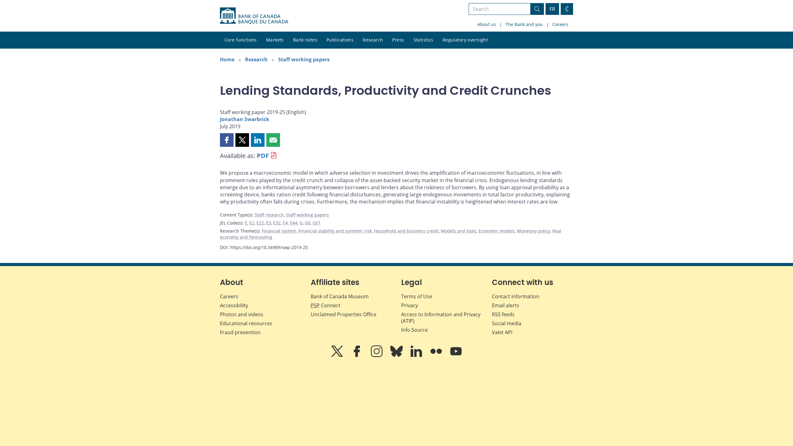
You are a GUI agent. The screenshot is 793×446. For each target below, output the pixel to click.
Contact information (515, 296)
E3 (268, 223)
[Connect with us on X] (338, 355)
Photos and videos (241, 314)
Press (398, 40)
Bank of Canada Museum (340, 296)
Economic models (497, 231)
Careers (560, 24)
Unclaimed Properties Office (343, 314)
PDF (263, 155)
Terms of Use (416, 296)
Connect (325, 305)
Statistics (423, 40)
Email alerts (505, 305)
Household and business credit (406, 231)
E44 (293, 223)
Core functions (241, 40)
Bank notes (305, 40)
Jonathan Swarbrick (244, 119)
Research (373, 40)
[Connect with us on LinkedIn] (417, 355)
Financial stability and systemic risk (335, 231)
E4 (285, 223)
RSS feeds (503, 314)
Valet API (502, 332)
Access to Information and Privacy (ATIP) (440, 317)
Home (227, 59)
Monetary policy (533, 231)
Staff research (269, 215)
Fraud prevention (240, 332)
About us (486, 24)
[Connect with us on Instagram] (377, 355)
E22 (260, 223)
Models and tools (458, 231)
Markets (275, 40)
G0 (307, 223)
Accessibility (234, 305)
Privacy (409, 305)
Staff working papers (304, 59)
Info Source (414, 329)
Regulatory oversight (465, 40)
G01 (317, 223)
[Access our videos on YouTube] (456, 355)
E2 (251, 223)
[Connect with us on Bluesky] (397, 355)
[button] (227, 140)
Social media (506, 323)
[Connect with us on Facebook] (357, 355)
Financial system (279, 231)
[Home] (254, 15)
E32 (277, 223)
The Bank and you (524, 24)
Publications (339, 40)
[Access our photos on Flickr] (437, 355)
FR (552, 9)
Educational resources (246, 323)
